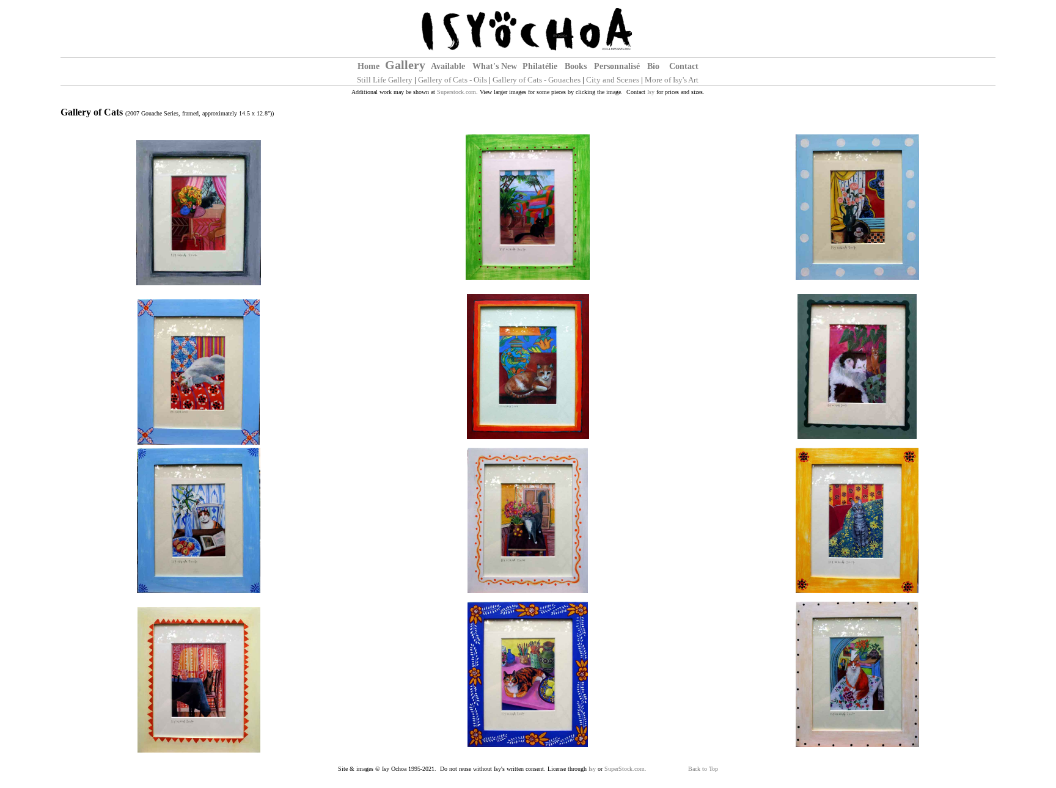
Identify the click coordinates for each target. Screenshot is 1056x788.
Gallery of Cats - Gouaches (537, 79)
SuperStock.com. (625, 768)
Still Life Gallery (385, 79)
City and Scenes (612, 79)
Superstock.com (456, 92)
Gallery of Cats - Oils (452, 79)
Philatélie (539, 66)
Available (448, 66)
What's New (494, 66)
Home (369, 66)
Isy (650, 92)
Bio (654, 66)
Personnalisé (617, 66)
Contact (683, 66)
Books (576, 66)
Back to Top (703, 768)
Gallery (405, 64)
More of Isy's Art (671, 79)
